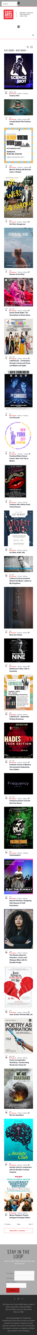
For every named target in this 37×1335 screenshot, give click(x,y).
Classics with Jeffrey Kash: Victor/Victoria (20, 505)
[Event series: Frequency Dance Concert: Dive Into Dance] (28, 798)
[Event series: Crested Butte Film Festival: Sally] (28, 119)
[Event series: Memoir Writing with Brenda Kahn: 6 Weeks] (30, 167)
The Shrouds (14, 417)
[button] (18, 3)
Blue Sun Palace (15, 635)
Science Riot (14, 95)
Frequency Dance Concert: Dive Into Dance (20, 801)
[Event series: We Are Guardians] (28, 1113)
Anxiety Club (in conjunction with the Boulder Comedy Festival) (20, 1169)
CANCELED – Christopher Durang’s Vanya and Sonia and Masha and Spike (19, 363)
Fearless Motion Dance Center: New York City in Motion (18, 458)
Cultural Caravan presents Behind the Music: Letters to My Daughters (20, 580)
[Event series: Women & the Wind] (28, 272)
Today (18, 1224)
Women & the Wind (16, 274)
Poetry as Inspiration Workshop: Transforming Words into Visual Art (19, 1062)
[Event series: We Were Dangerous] (28, 222)
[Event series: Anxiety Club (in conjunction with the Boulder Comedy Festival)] (28, 1165)
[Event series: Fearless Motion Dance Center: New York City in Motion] (29, 454)
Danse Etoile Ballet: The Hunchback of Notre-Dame (19, 313)
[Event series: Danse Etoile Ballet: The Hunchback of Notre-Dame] (28, 310)
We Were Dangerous (17, 224)
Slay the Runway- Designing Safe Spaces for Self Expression (20, 903)
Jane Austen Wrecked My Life (21, 1014)
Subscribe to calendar (17, 1231)
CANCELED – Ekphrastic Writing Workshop (19, 717)
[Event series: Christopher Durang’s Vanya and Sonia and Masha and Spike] (28, 358)
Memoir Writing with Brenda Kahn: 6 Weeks (20, 170)
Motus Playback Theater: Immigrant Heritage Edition (19, 1216)
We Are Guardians (16, 1115)
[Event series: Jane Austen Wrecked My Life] (28, 1012)
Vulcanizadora (15, 855)
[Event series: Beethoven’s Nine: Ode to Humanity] (28, 666)
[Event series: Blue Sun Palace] (28, 633)
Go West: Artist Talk (17, 552)
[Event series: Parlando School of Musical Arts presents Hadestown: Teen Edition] (28, 762)
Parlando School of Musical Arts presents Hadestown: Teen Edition (20, 767)
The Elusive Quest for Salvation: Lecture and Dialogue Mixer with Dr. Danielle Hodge (18, 958)
